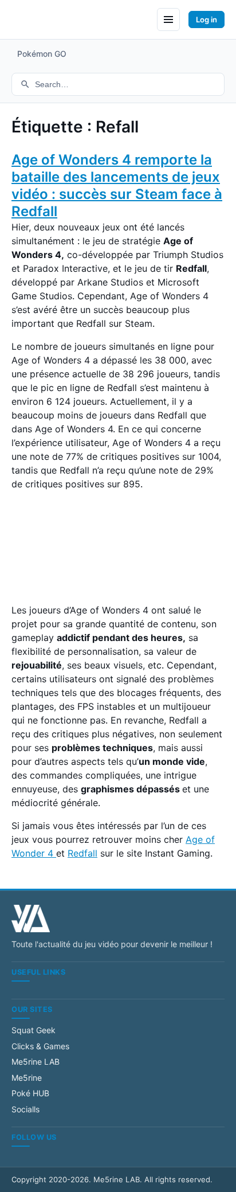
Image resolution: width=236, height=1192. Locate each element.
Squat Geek (33, 1030)
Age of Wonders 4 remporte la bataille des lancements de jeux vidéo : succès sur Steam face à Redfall (116, 185)
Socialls (25, 1109)
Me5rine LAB (35, 1061)
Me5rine (26, 1077)
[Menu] (168, 19)
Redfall (82, 853)
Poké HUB (30, 1093)
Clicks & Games (40, 1046)
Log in (206, 19)
